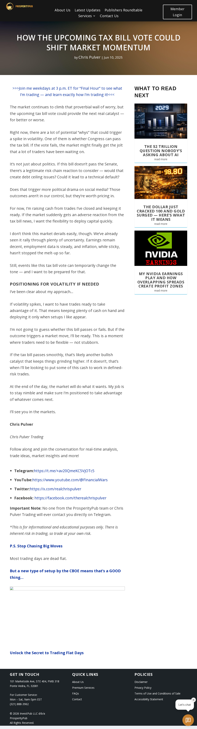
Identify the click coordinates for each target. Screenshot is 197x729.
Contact (77, 699)
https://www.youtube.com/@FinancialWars (70, 479)
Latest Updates (87, 10)
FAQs (75, 693)
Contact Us (109, 16)
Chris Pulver (89, 57)
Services (85, 16)
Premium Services (83, 687)
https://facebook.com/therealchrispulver (70, 498)
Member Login (177, 12)
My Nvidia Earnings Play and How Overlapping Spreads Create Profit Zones (160, 280)
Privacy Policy (142, 687)
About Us (62, 10)
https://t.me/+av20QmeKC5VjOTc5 (64, 470)
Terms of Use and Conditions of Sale (157, 693)
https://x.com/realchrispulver (55, 488)
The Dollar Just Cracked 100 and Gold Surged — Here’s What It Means (161, 213)
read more (160, 159)
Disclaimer (141, 682)
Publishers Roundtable (123, 10)
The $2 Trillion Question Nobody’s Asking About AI (161, 150)
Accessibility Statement (148, 699)
